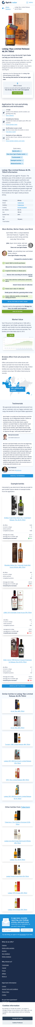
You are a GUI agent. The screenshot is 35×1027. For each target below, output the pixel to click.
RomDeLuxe (18, 470)
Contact (4, 986)
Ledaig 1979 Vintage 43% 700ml (17, 893)
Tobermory (21, 203)
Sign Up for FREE (17, 311)
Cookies (4, 995)
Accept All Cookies (17, 1018)
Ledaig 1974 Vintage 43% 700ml (17, 910)
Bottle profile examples (8, 948)
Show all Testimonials (17, 475)
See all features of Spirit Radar (17, 301)
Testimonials (5, 965)
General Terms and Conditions (10, 989)
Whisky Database (8, 8)
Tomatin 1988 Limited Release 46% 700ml (17, 744)
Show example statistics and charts (15, 141)
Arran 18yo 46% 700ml (17, 711)
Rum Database (6, 954)
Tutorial (4, 968)
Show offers (17, 93)
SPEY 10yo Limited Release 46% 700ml (17, 780)
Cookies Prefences (17, 1022)
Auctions (4, 951)
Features (4, 945)
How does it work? (11, 131)
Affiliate (4, 973)
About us (4, 976)
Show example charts (11, 124)
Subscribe (26, 930)
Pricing (3, 971)
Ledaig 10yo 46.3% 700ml (17, 860)
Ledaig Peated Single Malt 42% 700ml (17, 876)
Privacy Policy (5, 992)
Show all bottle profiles (17, 686)
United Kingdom (22, 207)
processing (22, 934)
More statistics (10, 115)
